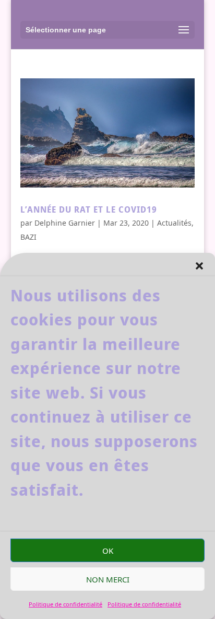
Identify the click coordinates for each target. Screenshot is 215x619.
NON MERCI (107, 579)
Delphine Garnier (64, 223)
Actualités (174, 223)
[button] (199, 266)
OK (107, 550)
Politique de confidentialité (65, 604)
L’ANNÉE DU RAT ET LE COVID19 (88, 209)
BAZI (28, 237)
